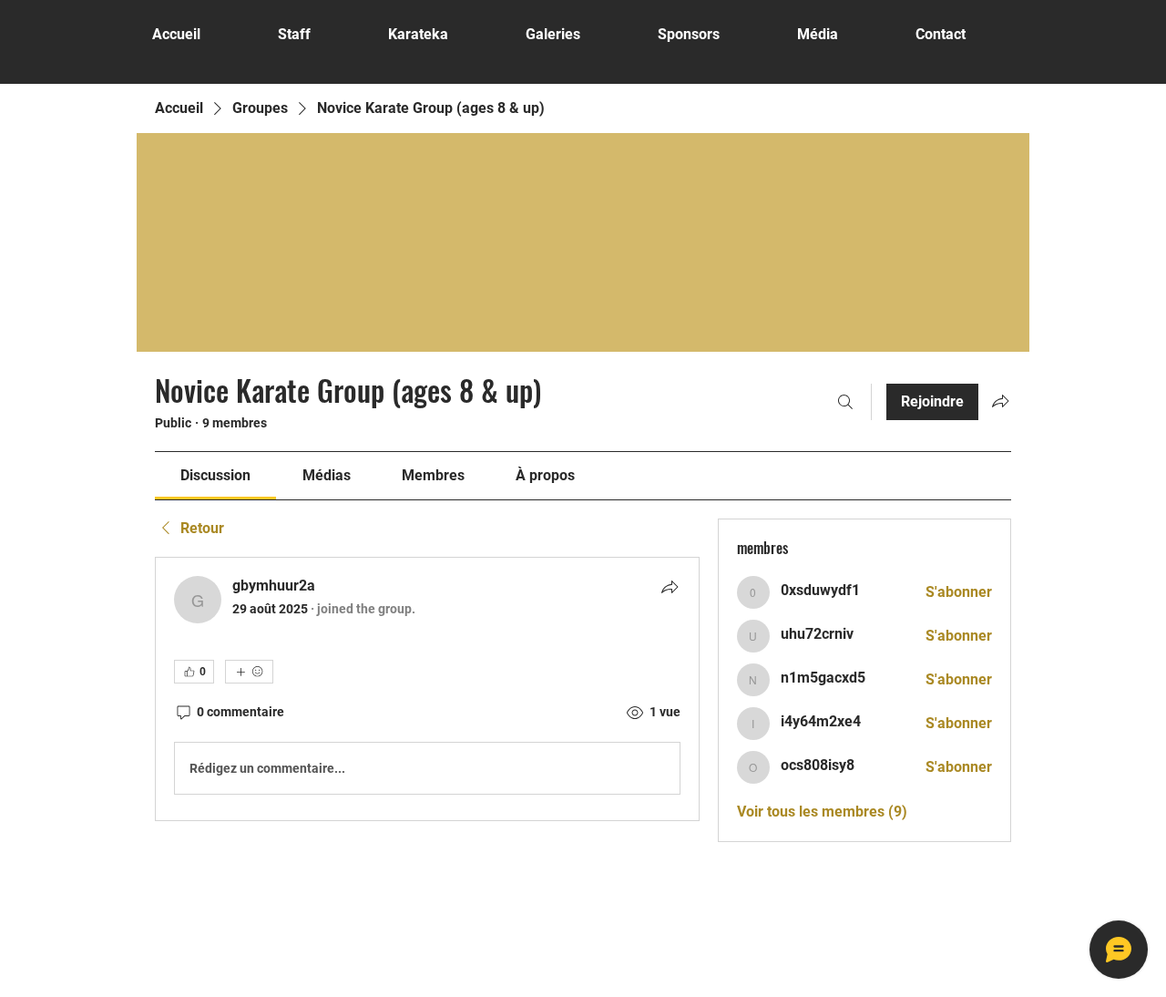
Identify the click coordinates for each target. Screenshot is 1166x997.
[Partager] (669, 587)
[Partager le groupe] (1000, 401)
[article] (427, 689)
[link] (215, 475)
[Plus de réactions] (249, 672)
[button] (578, 34)
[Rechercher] (845, 402)
